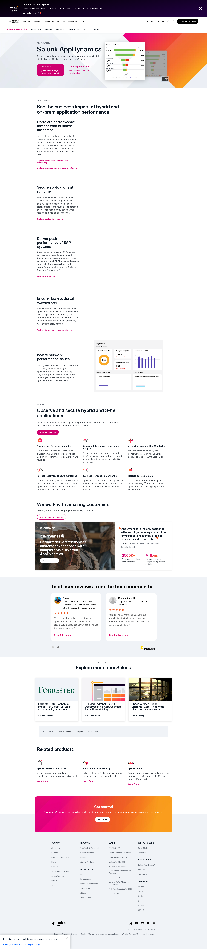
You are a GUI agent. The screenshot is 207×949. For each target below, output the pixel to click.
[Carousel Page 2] (58, 647)
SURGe (54, 881)
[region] (35, 942)
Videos (83, 893)
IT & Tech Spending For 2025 (120, 889)
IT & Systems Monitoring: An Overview (120, 872)
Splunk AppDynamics (17, 29)
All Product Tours (87, 853)
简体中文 (141, 905)
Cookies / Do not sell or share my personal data (100, 934)
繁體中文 (141, 910)
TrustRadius (142, 874)
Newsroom (55, 862)
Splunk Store (85, 888)
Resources (72, 21)
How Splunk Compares (60, 857)
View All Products (87, 862)
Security (36, 21)
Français (141, 891)
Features (48, 29)
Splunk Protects (57, 876)
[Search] (173, 21)
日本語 (140, 896)
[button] (27, 21)
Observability (48, 21)
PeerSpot (141, 870)
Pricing (96, 29)
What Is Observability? (117, 867)
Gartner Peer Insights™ (146, 865)
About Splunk (56, 848)
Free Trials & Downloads (89, 848)
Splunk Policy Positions (60, 871)
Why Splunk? (56, 885)
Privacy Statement (11, 944)
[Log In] (168, 21)
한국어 (140, 901)
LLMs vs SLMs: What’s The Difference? (119, 883)
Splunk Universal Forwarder (120, 853)
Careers (54, 853)
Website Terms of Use (131, 934)
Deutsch (141, 887)
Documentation (74, 29)
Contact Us (142, 853)
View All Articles (115, 894)
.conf (82, 874)
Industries (61, 21)
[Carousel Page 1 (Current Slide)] (53, 647)
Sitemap (74, 934)
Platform (26, 21)
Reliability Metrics (116, 878)
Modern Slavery (149, 934)
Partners (54, 867)
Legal (56, 934)
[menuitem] (27, 21)
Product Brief (36, 29)
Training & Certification (89, 884)
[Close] (67, 938)
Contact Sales (143, 848)
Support (160, 21)
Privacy (65, 934)
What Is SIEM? (114, 848)
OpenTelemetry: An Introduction (121, 857)
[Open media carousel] (165, 79)
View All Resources (87, 898)
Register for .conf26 (30, 13)
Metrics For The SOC (117, 862)
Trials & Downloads (187, 21)
